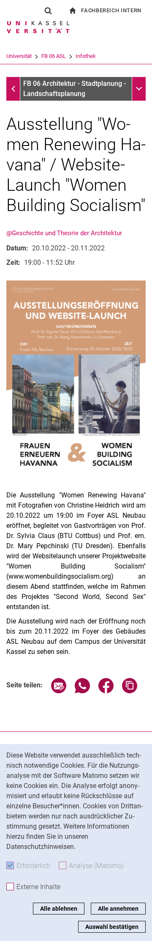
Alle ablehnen (58, 908)
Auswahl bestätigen (111, 926)
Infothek (86, 56)
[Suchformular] (48, 10)
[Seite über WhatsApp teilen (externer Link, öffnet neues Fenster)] (82, 691)
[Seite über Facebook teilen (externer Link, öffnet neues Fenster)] (106, 691)
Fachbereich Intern (111, 10)
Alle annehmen (118, 908)
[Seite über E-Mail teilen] (58, 691)
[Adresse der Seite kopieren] (129, 691)
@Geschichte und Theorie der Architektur (64, 233)
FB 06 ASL (53, 56)
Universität (19, 56)
